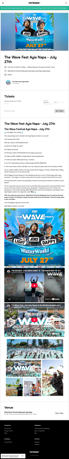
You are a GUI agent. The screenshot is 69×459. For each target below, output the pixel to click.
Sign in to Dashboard (39, 430)
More (6, 103)
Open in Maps (59, 413)
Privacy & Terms (8, 442)
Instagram (36, 442)
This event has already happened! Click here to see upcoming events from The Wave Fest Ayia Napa (34, 8)
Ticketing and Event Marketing (41, 428)
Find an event (7, 428)
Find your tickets (8, 430)
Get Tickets (59, 111)
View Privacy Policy (13, 456)
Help (35, 433)
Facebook (36, 444)
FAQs (5, 433)
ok (22, 456)
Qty (56, 102)
